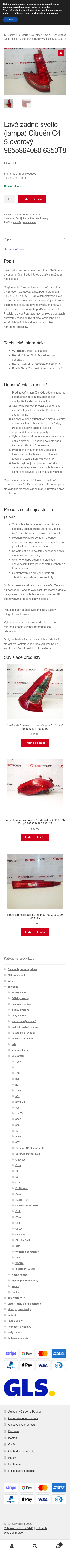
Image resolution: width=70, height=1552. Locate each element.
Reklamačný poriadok (21, 1471)
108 (17, 1073)
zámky (15, 1292)
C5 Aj (18, 1217)
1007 (18, 1061)
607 (17, 1142)
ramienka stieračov (22, 1038)
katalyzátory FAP (17, 1297)
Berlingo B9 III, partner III (29, 1148)
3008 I (18, 1090)
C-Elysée (20, 1159)
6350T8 (17, 222)
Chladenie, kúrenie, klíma (22, 969)
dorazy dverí (19, 992)
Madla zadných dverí (24, 1021)
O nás (11, 1444)
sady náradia (15, 1332)
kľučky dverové (20, 1009)
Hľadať (35, 1546)
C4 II (18, 1211)
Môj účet (11, 1546)
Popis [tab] (7, 239)
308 (17, 1107)
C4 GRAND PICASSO (27, 1205)
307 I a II (20, 1102)
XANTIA (19, 1257)
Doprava (13, 1431)
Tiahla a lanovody (18, 1338)
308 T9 (19, 1113)
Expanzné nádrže (21, 1004)
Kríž (17, 1246)
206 (17, 1078)
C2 (17, 1171)
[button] (61, 53)
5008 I (18, 1136)
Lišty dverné (19, 1015)
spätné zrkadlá (20, 1050)
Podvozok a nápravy (19, 1326)
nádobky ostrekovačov (25, 1027)
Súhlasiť (10, 19)
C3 (17, 1176)
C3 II (18, 1182)
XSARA (19, 1263)
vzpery (15, 1286)
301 (17, 1096)
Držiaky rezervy (20, 998)
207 (17, 1084)
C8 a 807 (20, 1234)
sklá (14, 1044)
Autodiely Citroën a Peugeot (25, 1411)
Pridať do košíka (32, 199)
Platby (12, 1458)
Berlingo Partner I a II (27, 1153)
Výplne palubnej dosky (25, 1280)
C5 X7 (18, 1228)
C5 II (18, 1223)
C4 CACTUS (22, 1200)
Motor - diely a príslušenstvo (24, 1303)
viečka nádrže (20, 1274)
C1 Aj (18, 1165)
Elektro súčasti (16, 975)
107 (17, 1067)
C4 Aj (48, 34)
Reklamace (15, 1464)
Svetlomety (36, 34)
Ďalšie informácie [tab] (14, 249)
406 (17, 1125)
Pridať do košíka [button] (35, 743)
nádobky (13, 1315)
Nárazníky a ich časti (24, 1032)
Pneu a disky (15, 1320)
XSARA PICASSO (25, 1269)
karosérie (23, 34)
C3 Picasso (21, 1188)
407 (17, 1130)
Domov (11, 34)
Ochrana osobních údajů (23, 1418)
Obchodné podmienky (21, 1451)
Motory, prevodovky (19, 1309)
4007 (18, 1119)
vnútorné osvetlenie (27, 1251)
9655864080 (29, 222)
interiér (12, 981)
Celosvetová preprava (21, 1424)
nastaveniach (53, 13)
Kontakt (13, 1438)
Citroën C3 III (22, 1240)
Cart (54, 1543)
